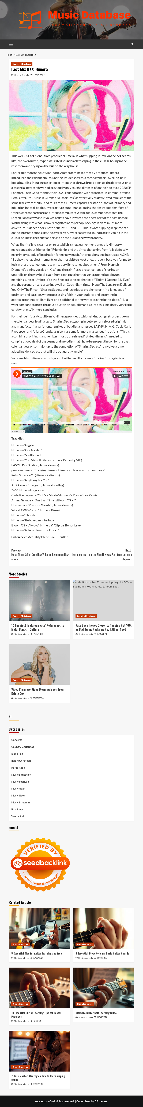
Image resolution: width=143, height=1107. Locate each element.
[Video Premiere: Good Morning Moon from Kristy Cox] (39, 664)
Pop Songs (17, 809)
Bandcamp (85, 358)
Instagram (54, 358)
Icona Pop (17, 753)
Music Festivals (20, 781)
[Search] (132, 44)
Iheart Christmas (21, 760)
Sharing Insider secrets (67, 178)
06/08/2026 (38, 1083)
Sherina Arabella (21, 75)
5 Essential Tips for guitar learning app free (36, 953)
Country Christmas (22, 63)
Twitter (67, 358)
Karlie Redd (18, 767)
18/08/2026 (102, 957)
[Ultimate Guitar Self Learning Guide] (103, 988)
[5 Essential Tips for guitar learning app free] (39, 928)
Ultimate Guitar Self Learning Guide (96, 1013)
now (14, 363)
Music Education (21, 774)
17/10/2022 (39, 75)
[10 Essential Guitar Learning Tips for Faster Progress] (39, 988)
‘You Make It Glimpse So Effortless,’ (51, 198)
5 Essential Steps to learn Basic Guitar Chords (102, 953)
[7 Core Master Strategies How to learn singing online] (39, 1051)
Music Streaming (21, 802)
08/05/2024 (38, 698)
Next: (102, 554)
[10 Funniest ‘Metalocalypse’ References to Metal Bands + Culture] (39, 600)
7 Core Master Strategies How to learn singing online (38, 1077)
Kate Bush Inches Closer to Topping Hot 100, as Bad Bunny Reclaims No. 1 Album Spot (103, 627)
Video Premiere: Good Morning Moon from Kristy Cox (37, 691)
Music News (18, 795)
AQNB (124, 254)
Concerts (16, 739)
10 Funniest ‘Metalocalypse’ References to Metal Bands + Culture (37, 627)
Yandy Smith (18, 816)
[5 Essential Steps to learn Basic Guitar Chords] (103, 928)
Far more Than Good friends (30, 193)
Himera (114, 173)
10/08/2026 (102, 1017)
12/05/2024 (38, 634)
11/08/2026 (38, 1020)
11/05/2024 (102, 634)
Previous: (40, 554)
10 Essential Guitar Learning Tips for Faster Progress (36, 1014)
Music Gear (18, 788)
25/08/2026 (38, 957)
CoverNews (83, 1101)
